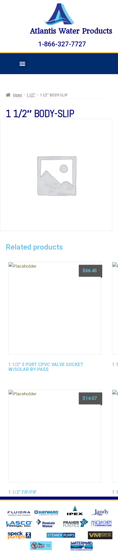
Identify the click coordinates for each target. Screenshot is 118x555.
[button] (22, 63)
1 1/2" (31, 94)
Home (17, 94)
